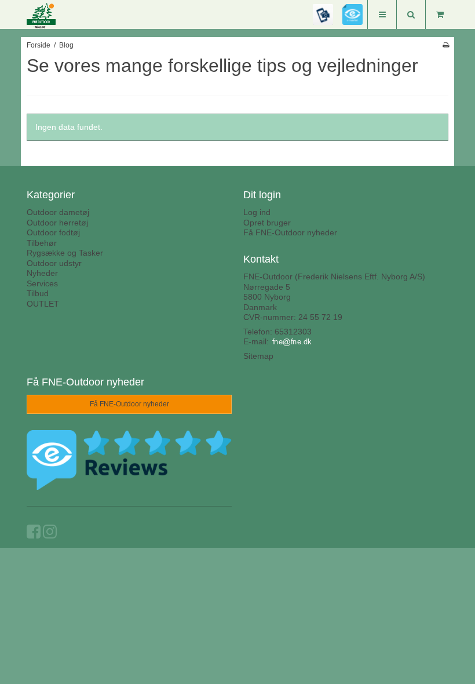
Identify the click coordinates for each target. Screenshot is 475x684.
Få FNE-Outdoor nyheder (290, 232)
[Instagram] (50, 534)
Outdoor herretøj (57, 222)
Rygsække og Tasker (65, 252)
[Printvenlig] (445, 45)
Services (42, 283)
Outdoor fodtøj (53, 232)
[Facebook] (34, 534)
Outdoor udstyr (54, 263)
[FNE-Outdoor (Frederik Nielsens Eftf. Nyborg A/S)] (50, 15)
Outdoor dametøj (58, 212)
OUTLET (43, 303)
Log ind (257, 212)
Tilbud (38, 293)
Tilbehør (42, 243)
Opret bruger (267, 222)
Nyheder (42, 273)
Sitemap (258, 356)
